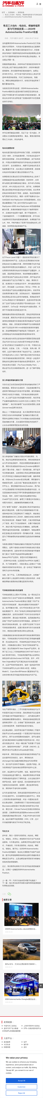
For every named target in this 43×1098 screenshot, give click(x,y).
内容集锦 (11, 12)
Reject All (21, 1093)
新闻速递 (21, 12)
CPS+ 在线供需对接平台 (32, 1028)
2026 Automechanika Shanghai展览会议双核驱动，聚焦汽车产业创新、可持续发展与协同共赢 (21, 999)
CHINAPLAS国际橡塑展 (11, 1031)
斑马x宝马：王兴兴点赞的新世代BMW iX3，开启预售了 (21, 964)
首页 (3, 12)
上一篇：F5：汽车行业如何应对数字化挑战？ (19, 880)
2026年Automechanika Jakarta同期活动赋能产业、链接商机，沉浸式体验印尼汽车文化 (21, 929)
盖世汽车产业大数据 (11, 1028)
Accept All (21, 1080)
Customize (21, 1087)
